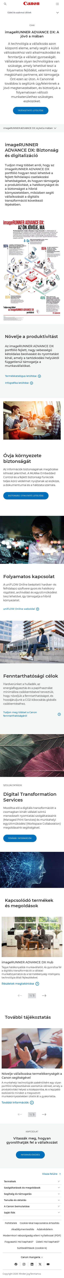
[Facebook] (16, 1264)
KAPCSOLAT (32, 1131)
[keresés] (5, 4)
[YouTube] (48, 1264)
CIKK (32, 25)
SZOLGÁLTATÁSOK (12, 785)
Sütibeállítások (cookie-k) (32, 1248)
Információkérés (30, 1155)
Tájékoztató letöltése (30, 110)
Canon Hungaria (31, 1257)
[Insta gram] (24, 1264)
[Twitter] (40, 1264)
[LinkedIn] (32, 1264)
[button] (20, 995)
